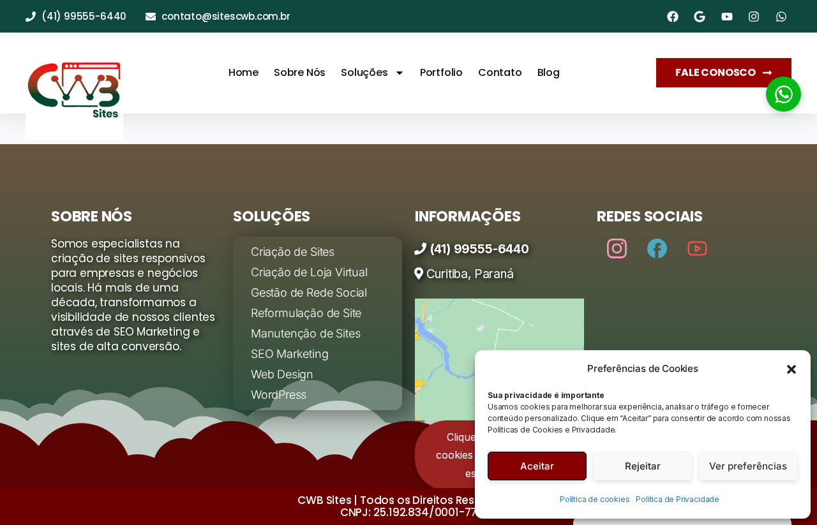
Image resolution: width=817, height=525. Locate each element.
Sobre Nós (300, 72)
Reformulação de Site (306, 313)
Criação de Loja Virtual (309, 272)
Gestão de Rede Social (309, 292)
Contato (500, 72)
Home (244, 72)
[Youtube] (697, 247)
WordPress (278, 394)
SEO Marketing (290, 353)
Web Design (282, 374)
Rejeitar (643, 466)
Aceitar (537, 466)
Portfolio (441, 72)
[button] (791, 368)
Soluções (364, 72)
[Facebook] (657, 247)
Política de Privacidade (677, 499)
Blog (548, 72)
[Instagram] (617, 247)
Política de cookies (594, 499)
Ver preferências (748, 466)
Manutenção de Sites (305, 333)
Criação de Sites (292, 251)
